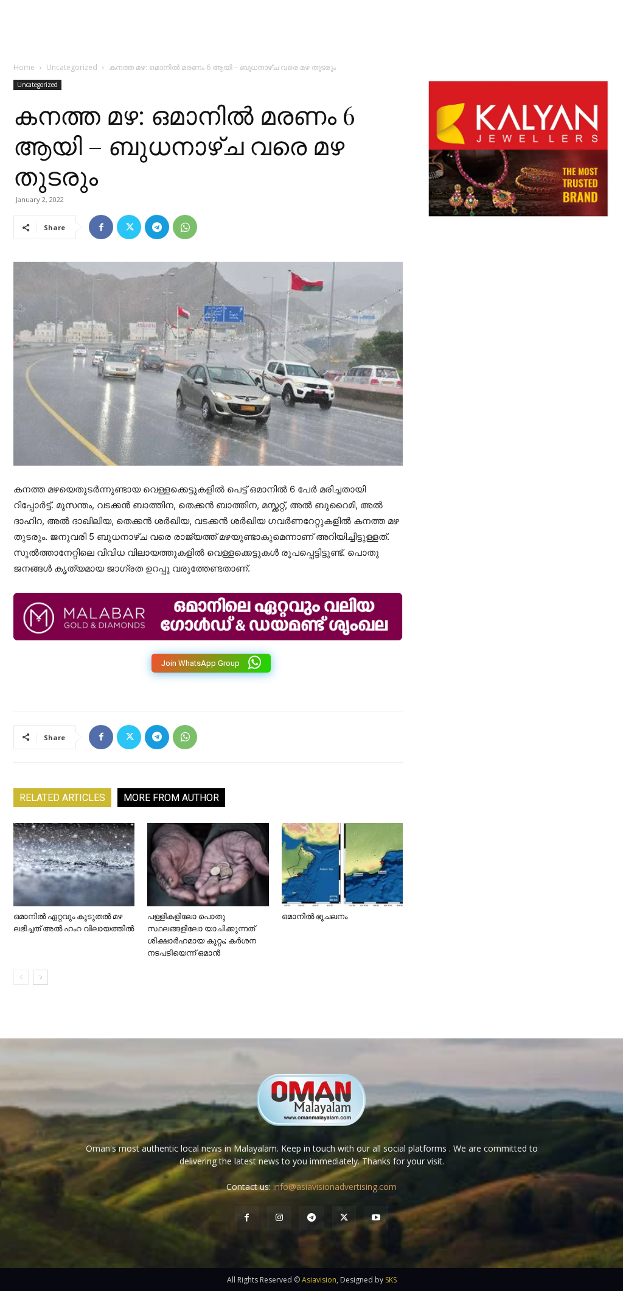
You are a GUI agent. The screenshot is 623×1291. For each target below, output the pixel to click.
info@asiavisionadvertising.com (335, 1186)
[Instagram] (279, 1218)
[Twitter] (129, 227)
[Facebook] (101, 227)
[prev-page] (21, 977)
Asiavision (319, 1280)
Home (24, 67)
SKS (391, 1280)
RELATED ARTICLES (62, 797)
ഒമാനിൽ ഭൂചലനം (314, 916)
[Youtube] (376, 1218)
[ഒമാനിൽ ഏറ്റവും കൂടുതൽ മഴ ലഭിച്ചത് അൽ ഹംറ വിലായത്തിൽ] (73, 864)
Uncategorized (71, 67)
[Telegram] (157, 227)
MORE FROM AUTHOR (171, 797)
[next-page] (40, 977)
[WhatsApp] (185, 227)
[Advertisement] (518, 356)
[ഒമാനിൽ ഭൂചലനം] (342, 864)
